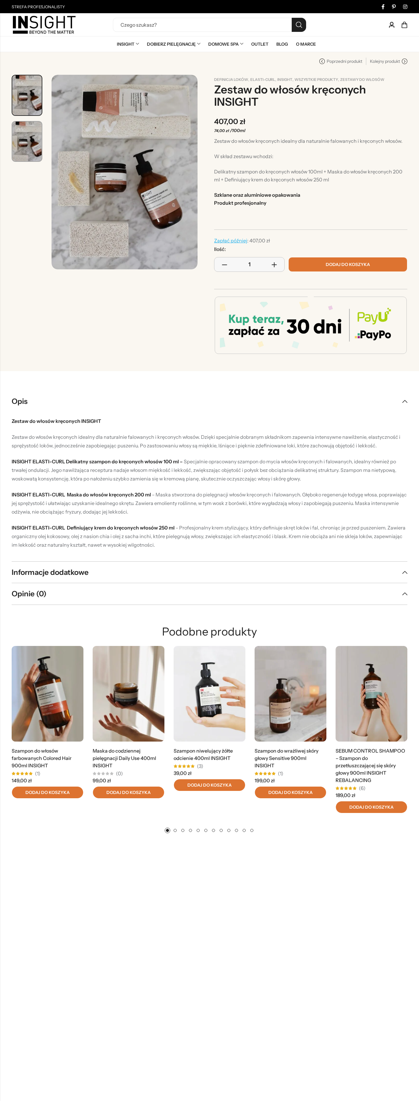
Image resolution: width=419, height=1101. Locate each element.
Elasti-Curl (262, 79)
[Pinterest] (394, 6)
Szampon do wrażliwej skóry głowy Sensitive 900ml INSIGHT (286, 758)
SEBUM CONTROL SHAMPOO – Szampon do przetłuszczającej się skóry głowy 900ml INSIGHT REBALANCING (370, 765)
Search (299, 25)
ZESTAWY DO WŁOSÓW (362, 79)
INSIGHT (284, 79)
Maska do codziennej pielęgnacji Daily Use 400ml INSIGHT (124, 758)
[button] (167, 830)
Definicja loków (231, 79)
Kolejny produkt (385, 61)
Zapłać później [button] (230, 240)
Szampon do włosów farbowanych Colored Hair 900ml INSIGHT (41, 758)
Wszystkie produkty (316, 79)
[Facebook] (383, 6)
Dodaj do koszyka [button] (47, 792)
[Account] (391, 25)
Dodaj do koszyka (348, 264)
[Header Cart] (404, 25)
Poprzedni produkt (344, 61)
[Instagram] (405, 6)
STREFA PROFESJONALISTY (38, 6)
